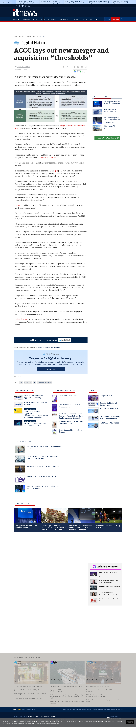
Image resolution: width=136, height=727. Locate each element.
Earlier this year (21, 319)
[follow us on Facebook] (19, 5)
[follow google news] (22, 5)
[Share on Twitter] (68, 67)
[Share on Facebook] (71, 67)
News (22, 36)
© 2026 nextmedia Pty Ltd (28, 709)
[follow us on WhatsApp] (25, 5)
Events (93, 390)
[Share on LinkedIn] (75, 67)
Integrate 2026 (106, 396)
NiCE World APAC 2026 (109, 408)
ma (34, 382)
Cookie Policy (39, 724)
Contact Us (66, 709)
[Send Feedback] (78, 67)
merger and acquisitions (45, 382)
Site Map (117, 709)
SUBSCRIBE (115, 19)
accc (21, 382)
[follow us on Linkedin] (13, 5)
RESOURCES (74, 19)
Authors (89, 709)
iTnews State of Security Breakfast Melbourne (110, 418)
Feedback (94, 709)
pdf (56, 171)
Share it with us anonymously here (50, 347)
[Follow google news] (79, 71)
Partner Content (24, 390)
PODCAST (85, 19)
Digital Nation (31, 36)
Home (16, 36)
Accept (130, 722)
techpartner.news (33, 716)
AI (42, 19)
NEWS (15, 19)
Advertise (100, 709)
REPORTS (63, 19)
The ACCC (19, 205)
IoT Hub (53, 716)
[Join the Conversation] (63, 67)
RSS (122, 709)
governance (27, 382)
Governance (42, 36)
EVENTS (92, 19)
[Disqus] (49, 560)
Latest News (7, 2)
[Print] (85, 67)
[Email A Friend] (82, 67)
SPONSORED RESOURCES (64, 390)
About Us (72, 709)
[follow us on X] (16, 5)
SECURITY (36, 19)
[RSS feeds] (28, 5)
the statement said (48, 157)
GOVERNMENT (26, 19)
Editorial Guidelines (81, 709)
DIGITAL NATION (50, 19)
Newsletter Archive (109, 709)
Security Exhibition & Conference (108, 404)
